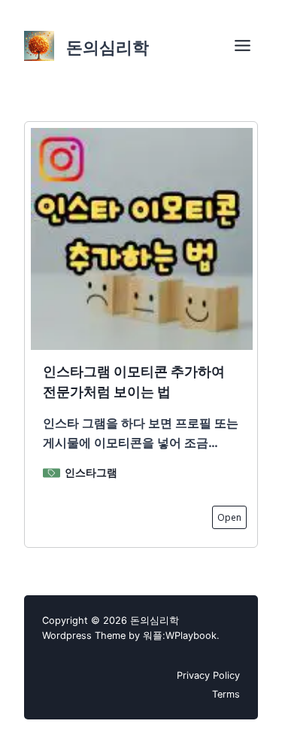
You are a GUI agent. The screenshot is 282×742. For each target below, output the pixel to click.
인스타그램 (91, 472)
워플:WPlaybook (180, 635)
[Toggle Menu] (242, 45)
